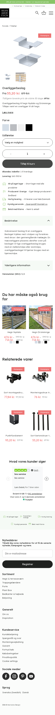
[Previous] (6, 51)
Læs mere (7, 112)
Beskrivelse (11, 220)
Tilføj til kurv (27, 163)
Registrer (27, 564)
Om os (5, 614)
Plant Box (7, 590)
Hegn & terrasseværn (13, 579)
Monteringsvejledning (12, 642)
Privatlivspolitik (9, 657)
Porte (5, 586)
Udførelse (8, 135)
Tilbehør (13, 26)
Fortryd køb (8, 649)
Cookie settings (10, 661)
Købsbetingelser (10, 653)
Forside (5, 26)
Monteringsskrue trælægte (41, 392)
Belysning (7, 598)
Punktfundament (14, 435)
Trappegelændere (11, 582)
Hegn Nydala (14, 332)
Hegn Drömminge (41, 332)
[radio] (5, 127)
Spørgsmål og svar (11, 638)
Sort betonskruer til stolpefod (41, 435)
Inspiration (7, 618)
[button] (37, 13)
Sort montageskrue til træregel (14, 392)
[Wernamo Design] (11, 13)
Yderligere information (17, 265)
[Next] (49, 51)
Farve (5, 120)
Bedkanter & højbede (13, 594)
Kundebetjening (10, 634)
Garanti (6, 646)
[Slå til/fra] (48, 220)
